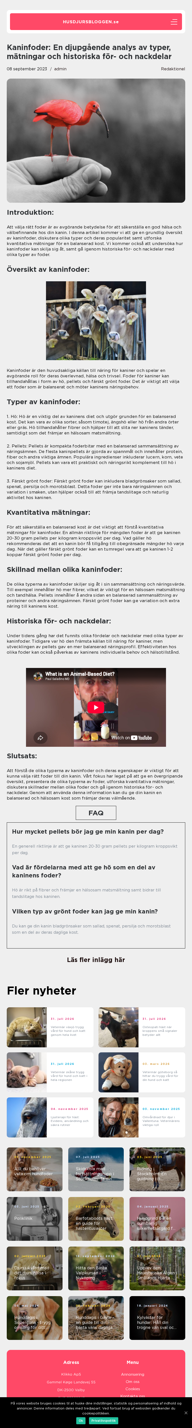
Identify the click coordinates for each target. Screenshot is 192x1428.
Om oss (133, 1381)
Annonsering (132, 1374)
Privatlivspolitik (104, 1420)
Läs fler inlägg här (96, 960)
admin (60, 69)
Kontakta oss (132, 1396)
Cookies (133, 1389)
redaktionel (173, 69)
